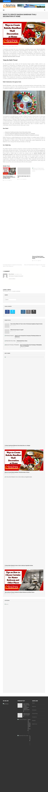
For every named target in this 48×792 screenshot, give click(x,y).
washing (41, 150)
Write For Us (34, 724)
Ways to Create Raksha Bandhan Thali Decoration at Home (17, 472)
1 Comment (15, 46)
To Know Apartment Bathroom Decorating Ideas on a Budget (17, 445)
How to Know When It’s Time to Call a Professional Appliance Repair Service (26, 323)
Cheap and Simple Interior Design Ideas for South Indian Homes (38, 257)
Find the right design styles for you (24, 177)
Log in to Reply (12, 278)
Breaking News (7, 1)
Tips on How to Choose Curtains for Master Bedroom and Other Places (9, 177)
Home (33, 703)
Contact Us (34, 717)
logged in (10, 291)
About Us (34, 706)
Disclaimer (34, 710)
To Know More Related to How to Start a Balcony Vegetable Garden (19, 565)
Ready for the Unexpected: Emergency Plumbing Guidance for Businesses (30, 724)
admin (10, 46)
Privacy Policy (35, 713)
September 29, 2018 (18, 274)
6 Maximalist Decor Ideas (22, 340)
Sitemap (33, 720)
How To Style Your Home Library (17, 1)
